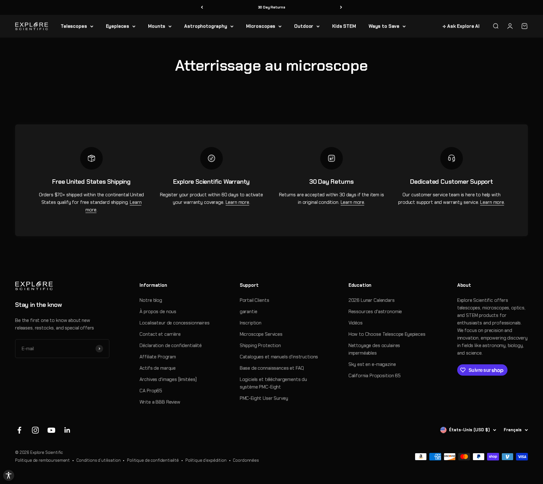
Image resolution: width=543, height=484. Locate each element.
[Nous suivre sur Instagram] (35, 430)
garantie (248, 311)
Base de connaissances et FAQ (272, 368)
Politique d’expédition (206, 460)
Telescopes (74, 26)
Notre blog (151, 300)
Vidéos (355, 323)
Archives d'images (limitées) (168, 379)
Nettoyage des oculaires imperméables (374, 349)
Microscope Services (261, 334)
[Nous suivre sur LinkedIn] (67, 430)
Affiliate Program (158, 357)
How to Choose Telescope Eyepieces (386, 334)
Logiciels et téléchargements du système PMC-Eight (273, 383)
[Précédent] (202, 7)
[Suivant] (341, 7)
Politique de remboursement (42, 460)
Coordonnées (246, 460)
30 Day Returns (271, 7)
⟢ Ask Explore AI (461, 26)
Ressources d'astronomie (375, 311)
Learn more (238, 202)
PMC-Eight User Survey (264, 398)
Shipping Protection (260, 345)
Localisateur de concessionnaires (174, 323)
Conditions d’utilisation (98, 460)
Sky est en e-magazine (372, 364)
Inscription (250, 323)
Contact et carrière (160, 334)
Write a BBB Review (160, 402)
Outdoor (303, 26)
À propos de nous (158, 311)
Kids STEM (344, 26)
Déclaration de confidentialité (171, 345)
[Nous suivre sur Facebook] (19, 430)
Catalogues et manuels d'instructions (279, 357)
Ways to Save (384, 26)
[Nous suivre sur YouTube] (51, 430)
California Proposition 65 (374, 376)
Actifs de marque (158, 368)
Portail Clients (254, 300)
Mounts (156, 26)
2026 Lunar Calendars (371, 300)
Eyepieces (117, 26)
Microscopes (260, 26)
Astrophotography (205, 26)
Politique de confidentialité (153, 460)
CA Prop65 (151, 391)
